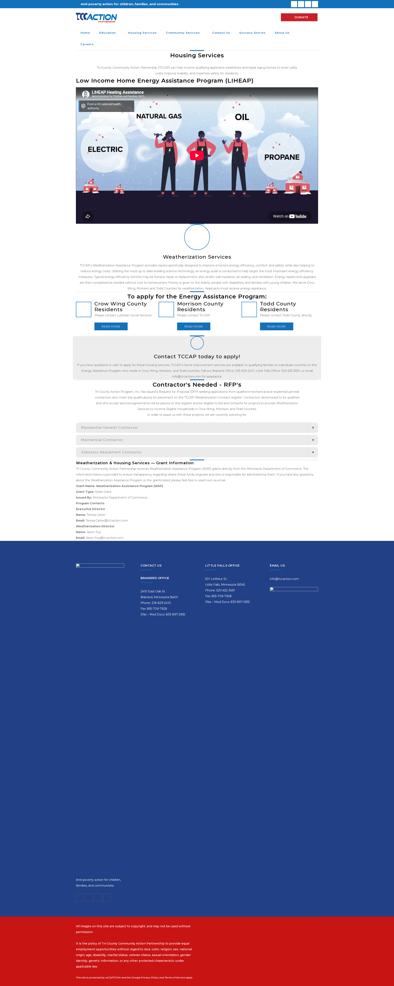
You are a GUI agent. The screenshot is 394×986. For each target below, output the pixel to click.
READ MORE (111, 326)
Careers (87, 44)
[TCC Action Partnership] (96, 17)
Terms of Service (175, 977)
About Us (282, 32)
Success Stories (252, 32)
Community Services (183, 32)
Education (107, 32)
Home (85, 32)
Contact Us (221, 32)
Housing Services (142, 32)
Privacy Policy (150, 977)
